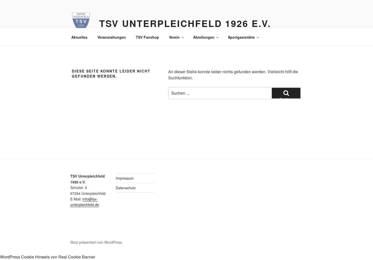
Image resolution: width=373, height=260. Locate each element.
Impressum (125, 178)
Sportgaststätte (241, 37)
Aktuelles (79, 37)
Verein (174, 37)
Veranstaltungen (111, 37)
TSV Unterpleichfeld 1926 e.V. (185, 23)
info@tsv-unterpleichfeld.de (84, 201)
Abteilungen (203, 37)
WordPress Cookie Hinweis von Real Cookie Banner (47, 257)
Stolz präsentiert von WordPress (96, 242)
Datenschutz (126, 187)
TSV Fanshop (147, 37)
